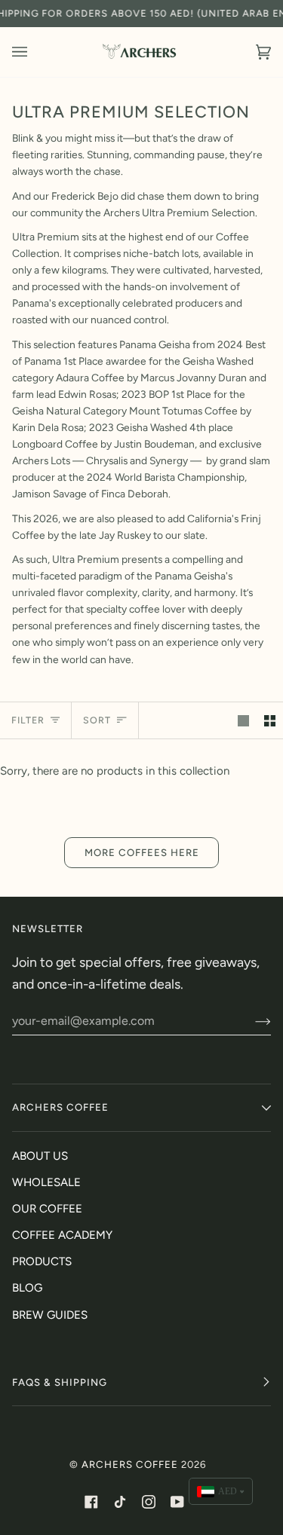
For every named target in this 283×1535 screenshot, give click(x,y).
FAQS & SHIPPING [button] (59, 1382)
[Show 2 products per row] (270, 720)
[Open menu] (34, 52)
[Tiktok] (120, 1502)
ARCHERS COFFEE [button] (60, 1107)
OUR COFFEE (47, 1208)
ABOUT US (40, 1156)
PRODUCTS (42, 1261)
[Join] (251, 1021)
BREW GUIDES (50, 1315)
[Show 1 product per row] (243, 720)
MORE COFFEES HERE (142, 852)
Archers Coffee (130, 1464)
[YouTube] (177, 1502)
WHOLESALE (46, 1182)
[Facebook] (91, 1502)
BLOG (27, 1288)
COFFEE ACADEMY (62, 1235)
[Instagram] (148, 1502)
